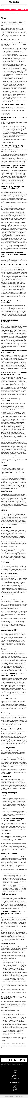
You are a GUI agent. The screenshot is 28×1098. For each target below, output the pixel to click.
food (10, 9)
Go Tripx (14, 2)
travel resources (14, 1090)
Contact (15, 1072)
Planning (16, 9)
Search (25, 6)
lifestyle (4, 9)
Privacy (14, 1075)
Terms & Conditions (14, 1078)
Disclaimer (14, 1076)
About (14, 1074)
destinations (15, 1089)
